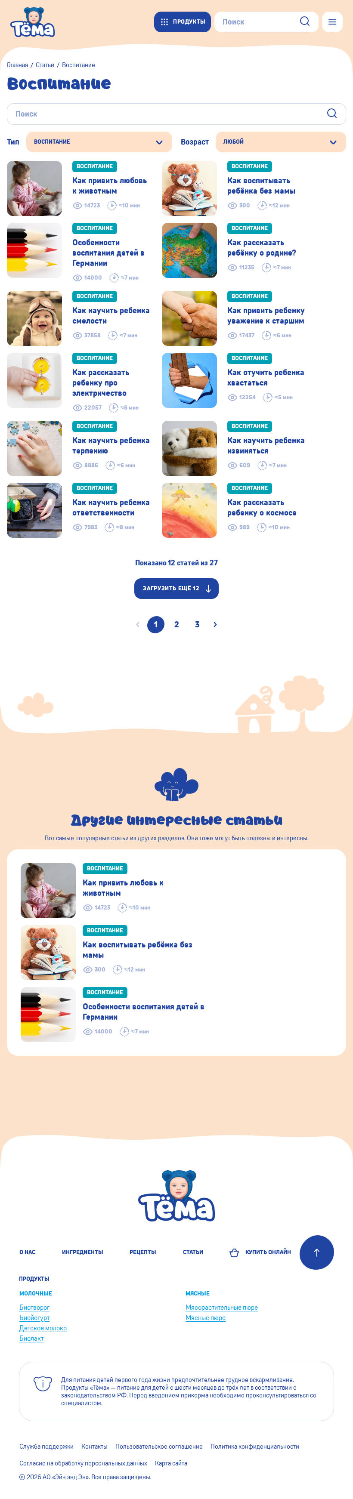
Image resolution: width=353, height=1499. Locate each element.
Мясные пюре (206, 1318)
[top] (317, 1252)
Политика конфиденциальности (255, 1446)
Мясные (198, 1293)
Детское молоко (43, 1328)
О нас (27, 1252)
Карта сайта (171, 1463)
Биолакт (31, 1338)
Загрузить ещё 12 (171, 588)
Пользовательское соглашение (159, 1446)
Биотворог (34, 1307)
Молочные (35, 1293)
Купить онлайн (267, 1252)
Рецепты (143, 1252)
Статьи (193, 1252)
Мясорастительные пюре (222, 1307)
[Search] (305, 22)
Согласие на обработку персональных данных (83, 1463)
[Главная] (36, 22)
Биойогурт (34, 1318)
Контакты (94, 1446)
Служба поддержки (46, 1446)
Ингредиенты (82, 1252)
